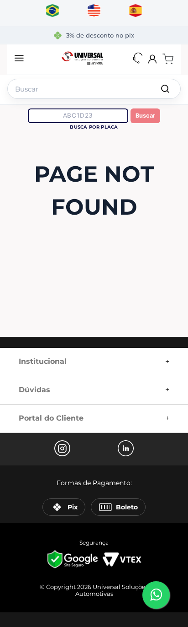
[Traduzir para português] (53, 11)
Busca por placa (94, 127)
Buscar (145, 115)
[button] (19, 59)
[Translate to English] (94, 11)
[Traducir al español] (136, 11)
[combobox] (94, 87)
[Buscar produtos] (165, 89)
